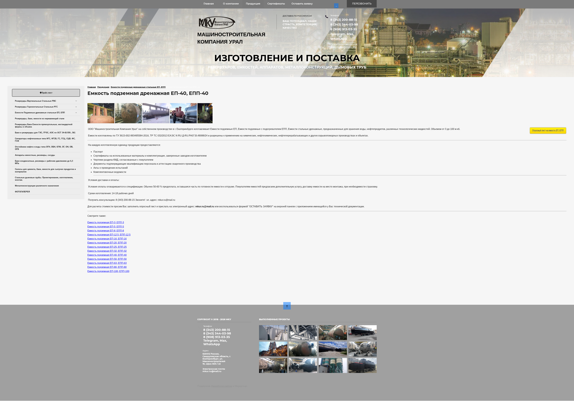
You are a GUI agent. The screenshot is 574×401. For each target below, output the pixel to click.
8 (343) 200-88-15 (343, 19)
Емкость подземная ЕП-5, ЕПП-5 (105, 226)
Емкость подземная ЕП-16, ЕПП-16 (107, 238)
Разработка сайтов (221, 386)
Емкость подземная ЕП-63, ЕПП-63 (107, 263)
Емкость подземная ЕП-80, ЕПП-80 (107, 267)
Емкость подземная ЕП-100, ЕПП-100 (108, 271)
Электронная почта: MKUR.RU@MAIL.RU (344, 46)
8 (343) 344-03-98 (344, 24)
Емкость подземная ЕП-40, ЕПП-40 (107, 255)
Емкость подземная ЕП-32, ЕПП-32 (107, 251)
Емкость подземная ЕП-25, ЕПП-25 (107, 247)
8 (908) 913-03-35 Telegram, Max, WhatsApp (343, 34)
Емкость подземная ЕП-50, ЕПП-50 (107, 259)
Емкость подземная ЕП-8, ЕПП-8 (105, 230)
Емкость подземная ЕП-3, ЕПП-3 (105, 222)
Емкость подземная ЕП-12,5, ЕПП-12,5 (108, 234)
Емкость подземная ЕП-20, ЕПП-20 (107, 242)
